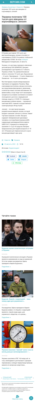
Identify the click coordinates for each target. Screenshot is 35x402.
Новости (19, 7)
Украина (17, 140)
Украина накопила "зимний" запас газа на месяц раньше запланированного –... (17, 351)
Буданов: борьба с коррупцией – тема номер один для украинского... (16, 300)
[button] (3, 2)
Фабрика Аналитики (8, 7)
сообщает (24, 59)
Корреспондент (14, 148)
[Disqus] (17, 190)
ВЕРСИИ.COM (17, 2)
